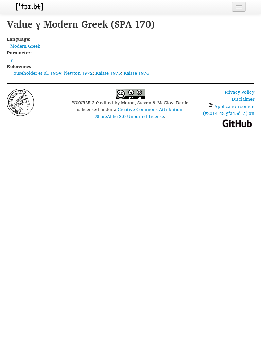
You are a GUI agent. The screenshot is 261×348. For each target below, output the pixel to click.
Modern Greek (25, 46)
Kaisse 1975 (108, 73)
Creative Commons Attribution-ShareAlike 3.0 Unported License (139, 112)
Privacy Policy (239, 92)
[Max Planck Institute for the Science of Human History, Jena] (20, 101)
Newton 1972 (78, 73)
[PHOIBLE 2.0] (29, 6)
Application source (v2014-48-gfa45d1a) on (228, 109)
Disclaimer (243, 99)
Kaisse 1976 (136, 73)
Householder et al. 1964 (35, 73)
